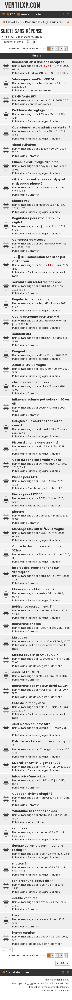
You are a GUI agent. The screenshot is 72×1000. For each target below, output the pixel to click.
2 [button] (52, 48)
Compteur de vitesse (29, 240)
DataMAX (45, 66)
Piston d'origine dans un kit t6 (35, 442)
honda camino (23, 933)
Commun (34, 156)
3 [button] (56, 48)
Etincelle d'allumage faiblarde (35, 162)
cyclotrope (45, 187)
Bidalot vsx (20, 201)
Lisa (41, 641)
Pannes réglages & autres (44, 121)
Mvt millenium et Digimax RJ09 (36, 763)
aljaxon (43, 148)
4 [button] (61, 48)
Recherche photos (26, 624)
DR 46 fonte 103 (24, 96)
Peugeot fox (21, 351)
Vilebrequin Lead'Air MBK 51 (33, 79)
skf (40, 676)
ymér (42, 593)
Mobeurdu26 (46, 204)
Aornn (42, 131)
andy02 (43, 166)
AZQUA (43, 114)
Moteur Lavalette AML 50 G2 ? (35, 655)
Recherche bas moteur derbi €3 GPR (40, 686)
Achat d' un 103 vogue (29, 365)
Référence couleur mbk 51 (32, 607)
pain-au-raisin (48, 707)
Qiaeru (65, 987)
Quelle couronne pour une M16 (35, 317)
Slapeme (44, 554)
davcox (43, 902)
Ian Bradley (63, 979)
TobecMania (46, 83)
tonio (42, 100)
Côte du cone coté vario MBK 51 (36, 460)
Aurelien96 (45, 689)
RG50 (42, 481)
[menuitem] (11, 14)
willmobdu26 (47, 463)
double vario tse (25, 898)
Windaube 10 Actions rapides (34, 811)
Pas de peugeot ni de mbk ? (45, 488)
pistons (18, 512)
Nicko (42, 533)
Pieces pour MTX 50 (27, 477)
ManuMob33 (46, 429)
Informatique (36, 822)
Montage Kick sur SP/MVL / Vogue (38, 529)
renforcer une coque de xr (32, 881)
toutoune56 (46, 832)
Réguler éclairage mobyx (31, 299)
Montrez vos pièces (39, 90)
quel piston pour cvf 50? (31, 724)
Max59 (43, 446)
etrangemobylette (50, 243)
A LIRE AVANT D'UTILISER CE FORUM (48, 73)
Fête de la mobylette (28, 703)
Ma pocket (20, 638)
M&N (41, 355)
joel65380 (45, 369)
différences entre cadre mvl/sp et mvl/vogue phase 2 (38, 181)
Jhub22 (43, 780)
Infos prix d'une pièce (28, 776)
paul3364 (44, 286)
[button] (66, 48)
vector (42, 386)
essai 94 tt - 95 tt (25, 672)
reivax (42, 919)
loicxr (42, 853)
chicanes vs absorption (30, 382)
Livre (15, 915)
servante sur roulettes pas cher (37, 282)
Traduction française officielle (44, 987)
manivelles (45, 797)
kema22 (44, 728)
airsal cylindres (24, 145)
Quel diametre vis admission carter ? (41, 127)
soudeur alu (21, 334)
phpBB (30, 983)
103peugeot (46, 658)
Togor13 (43, 303)
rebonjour (19, 828)
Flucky (42, 627)
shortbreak (45, 815)
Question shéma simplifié (32, 794)
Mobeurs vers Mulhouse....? (33, 589)
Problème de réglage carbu (33, 110)
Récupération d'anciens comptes (38, 62)
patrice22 (44, 515)
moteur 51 (20, 863)
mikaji (42, 766)
